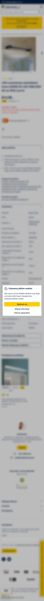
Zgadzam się (22, 304)
